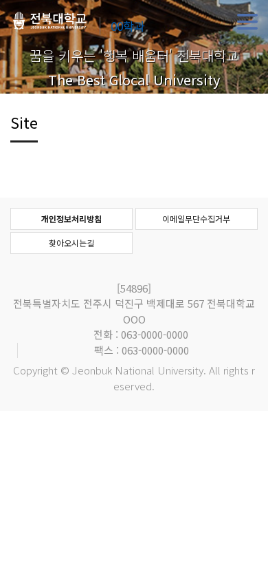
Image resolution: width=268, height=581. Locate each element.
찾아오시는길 (71, 243)
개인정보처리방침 (71, 218)
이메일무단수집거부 (196, 218)
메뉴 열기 (247, 22)
